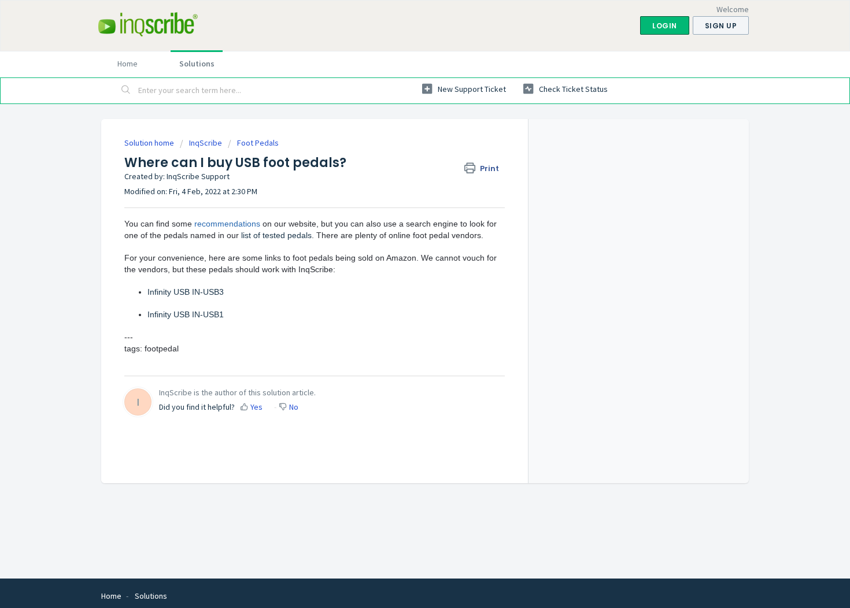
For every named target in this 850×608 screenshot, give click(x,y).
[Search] (126, 90)
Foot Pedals (258, 143)
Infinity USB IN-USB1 (185, 314)
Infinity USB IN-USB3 (185, 291)
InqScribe (205, 143)
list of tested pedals (276, 235)
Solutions (197, 63)
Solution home (150, 143)
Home (127, 63)
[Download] (403, 151)
